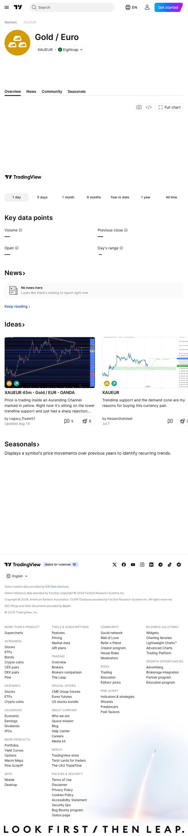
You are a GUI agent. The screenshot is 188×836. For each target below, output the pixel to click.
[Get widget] (149, 107)
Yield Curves (14, 750)
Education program (160, 682)
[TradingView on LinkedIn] (151, 564)
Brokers (57, 667)
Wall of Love (110, 638)
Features (58, 633)
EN (134, 7)
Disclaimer (59, 785)
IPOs (8, 731)
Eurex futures (62, 696)
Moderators (109, 658)
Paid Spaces (110, 712)
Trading (106, 672)
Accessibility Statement (69, 800)
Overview (59, 662)
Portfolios (12, 745)
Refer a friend (111, 643)
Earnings (11, 721)
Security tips (61, 805)
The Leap (59, 677)
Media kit (59, 741)
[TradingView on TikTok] (169, 564)
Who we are (60, 716)
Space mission (62, 721)
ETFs (8, 652)
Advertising (154, 667)
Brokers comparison (67, 672)
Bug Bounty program (67, 810)
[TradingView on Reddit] (179, 564)
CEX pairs (12, 667)
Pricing (57, 638)
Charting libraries (159, 638)
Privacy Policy (62, 790)
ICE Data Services (57, 586)
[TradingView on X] (114, 564)
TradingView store (65, 755)
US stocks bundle (65, 702)
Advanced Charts (159, 648)
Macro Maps (14, 760)
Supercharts (14, 633)
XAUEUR (110, 392)
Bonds (9, 657)
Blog (55, 726)
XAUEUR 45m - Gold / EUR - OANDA (40, 392)
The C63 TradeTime (67, 765)
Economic (12, 716)
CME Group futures (66, 691)
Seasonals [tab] (77, 91)
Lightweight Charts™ (161, 643)
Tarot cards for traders (69, 760)
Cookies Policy (63, 795)
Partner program (158, 677)
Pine (8, 677)
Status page (61, 815)
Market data (61, 643)
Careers (58, 736)
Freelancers (109, 707)
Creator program (113, 648)
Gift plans (59, 648)
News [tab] (31, 91)
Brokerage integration (162, 672)
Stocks (10, 647)
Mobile (9, 780)
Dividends (12, 726)
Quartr (67, 606)
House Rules (110, 653)
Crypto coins (14, 662)
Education (108, 677)
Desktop (11, 785)
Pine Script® (14, 765)
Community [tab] (52, 91)
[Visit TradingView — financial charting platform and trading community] (23, 177)
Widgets (152, 633)
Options (10, 755)
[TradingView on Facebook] (124, 564)
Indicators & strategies (117, 696)
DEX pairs (12, 672)
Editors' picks (111, 682)
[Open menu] (6, 7)
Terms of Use (62, 780)
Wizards (107, 702)
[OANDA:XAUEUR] (9, 383)
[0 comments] (170, 421)
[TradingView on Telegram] (160, 564)
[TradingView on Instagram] (142, 564)
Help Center (61, 731)
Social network (112, 633)
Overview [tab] (13, 91)
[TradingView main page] (18, 7)
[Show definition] (20, 230)
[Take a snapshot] (139, 107)
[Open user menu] (147, 7)
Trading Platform (158, 653)
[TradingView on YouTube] (133, 564)
